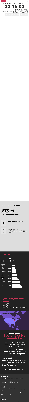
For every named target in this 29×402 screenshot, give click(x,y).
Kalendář (2, 390)
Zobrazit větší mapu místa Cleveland (8, 319)
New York (2, 261)
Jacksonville (14, 351)
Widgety (10, 381)
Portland (21, 360)
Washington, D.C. (12, 369)
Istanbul (2, 274)
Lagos (2, 267)
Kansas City (24, 351)
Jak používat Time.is (21, 389)
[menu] (27, 1)
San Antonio (12, 363)
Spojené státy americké (14, 337)
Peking (22, 14)
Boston (23, 342)
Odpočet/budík (3, 387)
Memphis (5, 355)
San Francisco (9, 365)
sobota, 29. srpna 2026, (21, 9)
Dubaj (2, 278)
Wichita (23, 369)
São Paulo (3, 264)
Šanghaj (2, 284)
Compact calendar (4, 391)
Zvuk (2, 394)
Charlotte (5, 344)
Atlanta (10, 342)
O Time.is (19, 391)
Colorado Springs (23, 344)
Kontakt (19, 392)
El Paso (24, 346)
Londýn (13, 14)
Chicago (2, 260)
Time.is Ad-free (20, 387)
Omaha (25, 358)
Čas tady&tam (3, 381)
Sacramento (5, 362)
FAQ (19, 388)
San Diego (21, 363)
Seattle (25, 364)
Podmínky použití (12, 395)
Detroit (20, 346)
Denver (15, 346)
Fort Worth (9, 349)
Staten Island (9, 367)
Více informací (15, 11)
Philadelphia (7, 360)
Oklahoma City (19, 358)
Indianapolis (6, 351)
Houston (19, 349)
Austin (14, 342)
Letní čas (2, 385)
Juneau (20, 351)
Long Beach (10, 353)
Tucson (13, 367)
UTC (2, 265)
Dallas (11, 347)
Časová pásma (3, 383)
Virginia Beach (20, 367)
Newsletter (11, 383)
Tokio (26, 14)
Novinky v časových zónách (13, 382)
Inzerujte (10, 394)
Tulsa (16, 367)
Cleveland (18, 344)
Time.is (4, 377)
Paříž (18, 14)
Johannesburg (3, 271)
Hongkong (3, 281)
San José (19, 365)
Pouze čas (3, 386)
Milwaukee (15, 355)
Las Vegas (5, 353)
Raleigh (25, 360)
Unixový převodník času (13, 388)
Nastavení (20, 385)
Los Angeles (8, 14)
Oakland (15, 358)
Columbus (5, 346)
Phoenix (16, 360)
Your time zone (3, 382)
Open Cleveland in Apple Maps (21, 319)
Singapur (2, 282)
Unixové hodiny (11, 387)
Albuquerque (5, 342)
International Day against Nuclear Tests (21, 10)
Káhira (2, 275)
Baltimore (19, 342)
